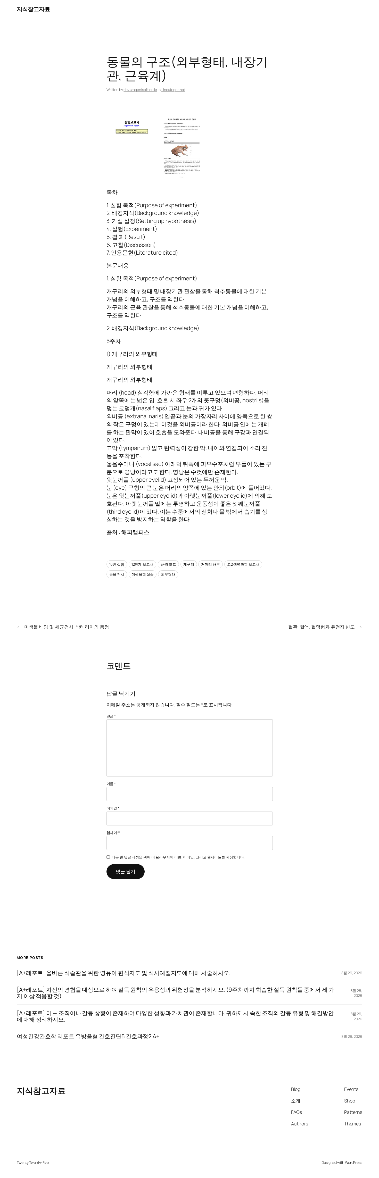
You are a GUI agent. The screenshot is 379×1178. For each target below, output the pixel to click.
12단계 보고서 (142, 564)
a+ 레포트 (168, 564)
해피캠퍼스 (135, 532)
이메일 (113, 808)
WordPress (353, 1162)
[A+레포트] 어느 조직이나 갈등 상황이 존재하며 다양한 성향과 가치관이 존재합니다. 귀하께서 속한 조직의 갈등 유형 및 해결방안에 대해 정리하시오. (175, 1016)
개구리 (188, 564)
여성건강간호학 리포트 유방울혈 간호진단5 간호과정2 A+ (88, 1036)
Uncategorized (173, 89)
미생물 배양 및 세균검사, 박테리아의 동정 (66, 627)
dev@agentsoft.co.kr (140, 89)
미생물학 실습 (142, 574)
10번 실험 (116, 564)
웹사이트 (113, 832)
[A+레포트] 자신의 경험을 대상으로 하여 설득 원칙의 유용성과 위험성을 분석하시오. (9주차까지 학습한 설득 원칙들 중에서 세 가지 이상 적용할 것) (175, 993)
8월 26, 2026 (351, 972)
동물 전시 (117, 574)
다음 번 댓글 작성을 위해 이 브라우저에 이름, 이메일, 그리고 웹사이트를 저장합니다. (178, 857)
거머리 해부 (210, 564)
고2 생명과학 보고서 (243, 564)
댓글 (111, 716)
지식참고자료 (33, 9)
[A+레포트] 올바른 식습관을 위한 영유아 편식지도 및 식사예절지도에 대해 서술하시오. (124, 973)
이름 (111, 783)
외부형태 (168, 574)
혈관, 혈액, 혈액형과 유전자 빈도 (321, 627)
